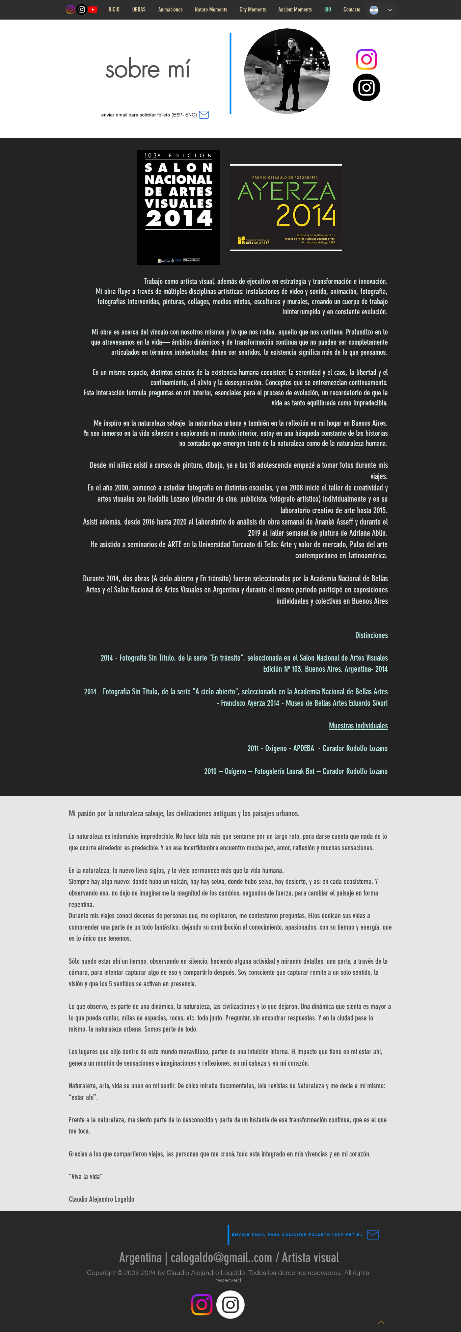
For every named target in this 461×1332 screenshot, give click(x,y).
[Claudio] (81, 9)
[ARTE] (70, 9)
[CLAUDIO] (230, 1304)
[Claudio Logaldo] (92, 9)
